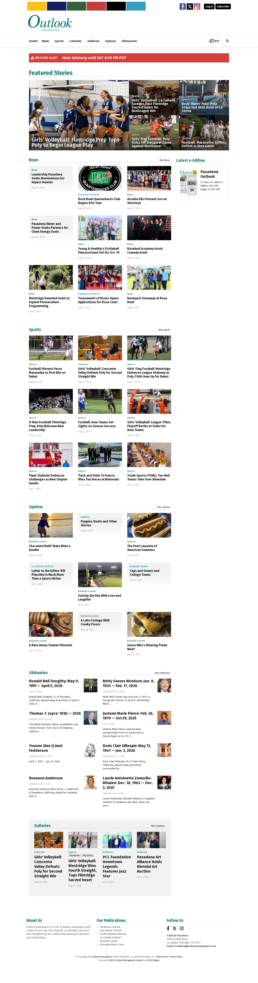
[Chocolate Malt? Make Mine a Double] (51, 525)
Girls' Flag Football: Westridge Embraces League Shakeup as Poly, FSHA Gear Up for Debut (148, 372)
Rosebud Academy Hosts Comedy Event (145, 250)
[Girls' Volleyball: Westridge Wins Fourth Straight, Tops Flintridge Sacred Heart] (82, 840)
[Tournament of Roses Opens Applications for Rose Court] (100, 277)
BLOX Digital (153, 960)
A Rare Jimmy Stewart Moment (50, 645)
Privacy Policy (176, 957)
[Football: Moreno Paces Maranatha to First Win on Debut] (51, 348)
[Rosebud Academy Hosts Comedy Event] (149, 227)
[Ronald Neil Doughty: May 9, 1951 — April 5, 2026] (90, 685)
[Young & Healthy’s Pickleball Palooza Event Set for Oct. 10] (100, 227)
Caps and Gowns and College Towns (144, 573)
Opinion (36, 506)
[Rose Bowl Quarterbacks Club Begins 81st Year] (100, 178)
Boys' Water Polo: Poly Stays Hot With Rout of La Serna (202, 107)
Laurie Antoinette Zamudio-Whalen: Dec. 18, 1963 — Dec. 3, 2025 (128, 783)
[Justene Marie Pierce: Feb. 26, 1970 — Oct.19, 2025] (164, 718)
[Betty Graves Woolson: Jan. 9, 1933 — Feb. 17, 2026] (164, 685)
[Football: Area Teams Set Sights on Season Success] (100, 401)
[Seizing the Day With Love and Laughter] (100, 574)
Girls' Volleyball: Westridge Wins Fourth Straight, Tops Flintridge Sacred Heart (82, 870)
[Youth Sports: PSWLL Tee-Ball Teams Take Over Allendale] (149, 454)
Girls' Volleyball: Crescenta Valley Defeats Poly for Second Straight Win (100, 372)
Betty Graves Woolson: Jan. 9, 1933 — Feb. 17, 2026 (128, 683)
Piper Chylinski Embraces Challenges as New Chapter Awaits (48, 479)
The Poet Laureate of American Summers (142, 548)
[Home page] (50, 22)
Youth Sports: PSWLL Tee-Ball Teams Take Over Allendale (148, 477)
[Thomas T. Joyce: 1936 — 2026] (90, 718)
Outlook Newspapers (102, 957)
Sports (35, 134)
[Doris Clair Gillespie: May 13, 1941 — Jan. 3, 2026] (164, 750)
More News (165, 160)
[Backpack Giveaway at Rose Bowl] (149, 277)
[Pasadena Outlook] (188, 184)
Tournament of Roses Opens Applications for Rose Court (98, 300)
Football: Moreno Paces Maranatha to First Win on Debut (47, 372)
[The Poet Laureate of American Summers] (149, 525)
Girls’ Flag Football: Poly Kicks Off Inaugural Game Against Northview (152, 142)
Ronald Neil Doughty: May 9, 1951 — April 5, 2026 (54, 683)
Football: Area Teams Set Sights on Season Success (97, 424)
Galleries (83, 364)
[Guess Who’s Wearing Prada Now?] (149, 624)
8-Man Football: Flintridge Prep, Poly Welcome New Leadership (47, 426)
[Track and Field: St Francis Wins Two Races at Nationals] (100, 454)
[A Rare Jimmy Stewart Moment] (51, 624)
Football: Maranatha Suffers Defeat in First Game (204, 144)
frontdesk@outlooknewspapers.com (195, 946)
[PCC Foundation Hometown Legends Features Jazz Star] (117, 840)
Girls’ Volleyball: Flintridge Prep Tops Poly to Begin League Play (75, 142)
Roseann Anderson (46, 778)
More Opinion (163, 507)
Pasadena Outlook (89, 194)
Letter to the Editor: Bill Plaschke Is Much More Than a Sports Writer (48, 574)
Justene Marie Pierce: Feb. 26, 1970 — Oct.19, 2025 (128, 715)
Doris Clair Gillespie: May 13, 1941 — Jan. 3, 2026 (127, 748)
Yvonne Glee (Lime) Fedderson (45, 748)
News (33, 159)
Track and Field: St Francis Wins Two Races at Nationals (98, 477)
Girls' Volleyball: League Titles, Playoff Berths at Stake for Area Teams (149, 426)
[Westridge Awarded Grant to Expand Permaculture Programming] (51, 277)
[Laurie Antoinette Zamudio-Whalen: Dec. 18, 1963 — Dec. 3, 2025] (164, 782)
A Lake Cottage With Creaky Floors (95, 622)
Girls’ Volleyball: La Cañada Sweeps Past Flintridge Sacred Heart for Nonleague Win (153, 105)
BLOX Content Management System (126, 960)
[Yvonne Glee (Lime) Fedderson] (90, 750)
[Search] (227, 41)
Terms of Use (162, 957)
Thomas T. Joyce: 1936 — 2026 (55, 713)
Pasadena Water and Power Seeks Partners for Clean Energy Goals (50, 228)
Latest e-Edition (190, 160)
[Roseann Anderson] (90, 782)
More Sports (164, 330)
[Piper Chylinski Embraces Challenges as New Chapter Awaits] (51, 454)
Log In (209, 6)
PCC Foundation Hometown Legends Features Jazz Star (117, 866)
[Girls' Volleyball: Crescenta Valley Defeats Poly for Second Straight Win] (100, 348)
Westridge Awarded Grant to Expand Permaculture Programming (49, 302)
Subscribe (223, 6)
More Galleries (158, 826)
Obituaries (38, 672)
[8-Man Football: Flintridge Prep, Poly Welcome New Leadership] (51, 401)
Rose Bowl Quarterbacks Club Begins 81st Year (99, 201)
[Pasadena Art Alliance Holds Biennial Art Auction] (151, 840)
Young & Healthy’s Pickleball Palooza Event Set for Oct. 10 (99, 250)
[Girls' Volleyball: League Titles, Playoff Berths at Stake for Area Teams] (149, 401)
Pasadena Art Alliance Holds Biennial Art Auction (149, 864)
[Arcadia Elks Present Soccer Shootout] (149, 178)
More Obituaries (162, 673)
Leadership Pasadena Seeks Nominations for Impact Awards (48, 178)
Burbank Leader (38, 541)
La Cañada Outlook (43, 566)
